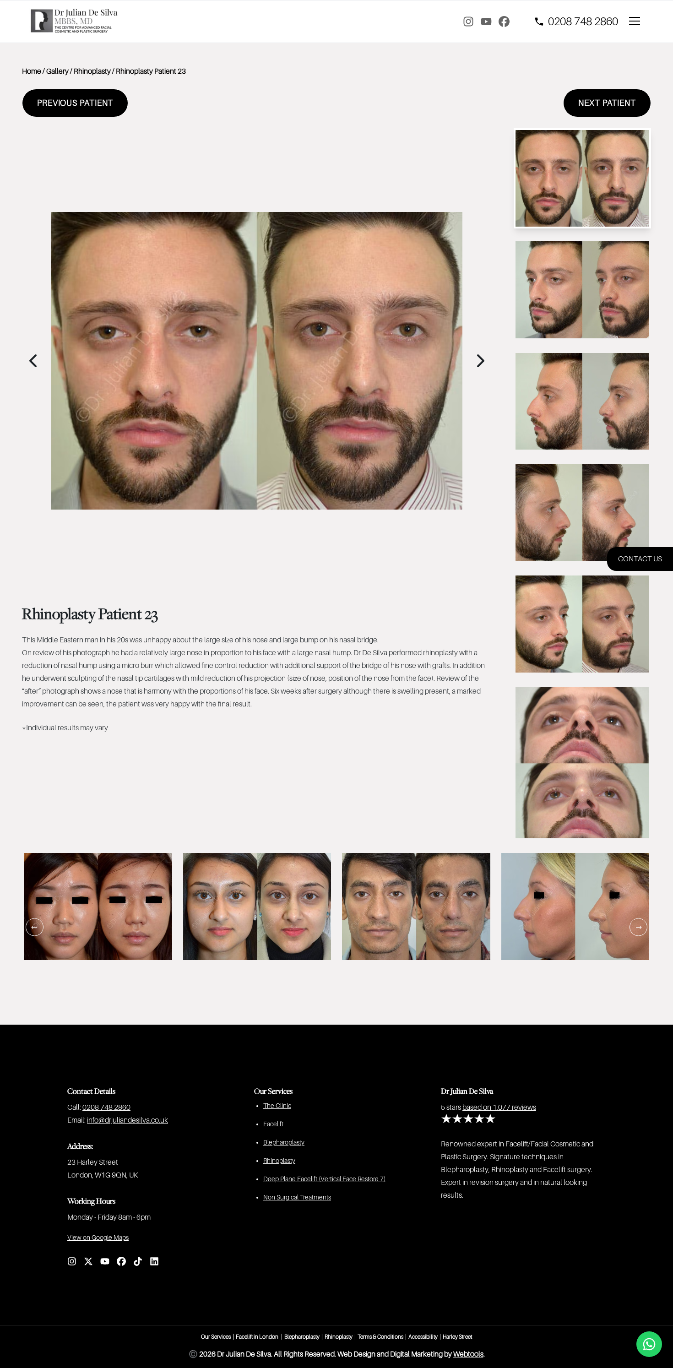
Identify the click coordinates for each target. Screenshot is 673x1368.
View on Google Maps (98, 1237)
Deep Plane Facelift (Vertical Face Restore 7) (324, 1179)
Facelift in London (257, 1337)
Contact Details (91, 1091)
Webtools (468, 1354)
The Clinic (277, 1105)
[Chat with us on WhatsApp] (649, 1344)
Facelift (273, 1124)
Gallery (57, 71)
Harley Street (457, 1337)
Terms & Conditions (380, 1337)
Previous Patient (75, 103)
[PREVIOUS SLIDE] (34, 927)
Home (31, 71)
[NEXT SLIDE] (638, 927)
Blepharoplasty (283, 1142)
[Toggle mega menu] (636, 21)
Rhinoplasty (92, 71)
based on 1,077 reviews (499, 1107)
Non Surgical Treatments (297, 1197)
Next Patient (607, 103)
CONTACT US (640, 559)
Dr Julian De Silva (467, 1091)
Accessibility (423, 1337)
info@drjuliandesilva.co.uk (127, 1120)
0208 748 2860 (106, 1107)
